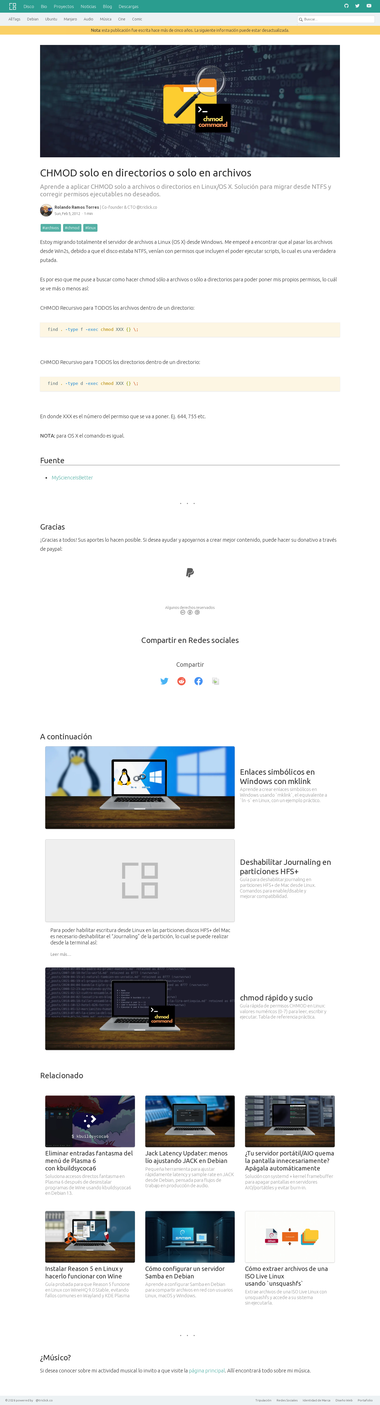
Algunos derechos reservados (190, 607)
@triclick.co (44, 1400)
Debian (33, 19)
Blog (107, 6)
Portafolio (365, 1400)
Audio (88, 19)
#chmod (72, 228)
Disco (29, 6)
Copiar (323, 329)
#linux (90, 228)
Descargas (129, 6)
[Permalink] (215, 682)
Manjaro (70, 19)
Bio (44, 6)
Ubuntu (51, 19)
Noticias (88, 6)
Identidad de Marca (316, 1400)
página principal (207, 1370)
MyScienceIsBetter (72, 477)
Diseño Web (344, 1400)
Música (105, 19)
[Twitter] (357, 6)
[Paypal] (190, 574)
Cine (121, 19)
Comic (137, 19)
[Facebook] (198, 682)
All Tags (14, 19)
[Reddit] (181, 682)
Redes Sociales (287, 1400)
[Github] (346, 6)
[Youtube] (369, 6)
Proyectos (64, 6)
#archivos (50, 228)
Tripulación (263, 1400)
